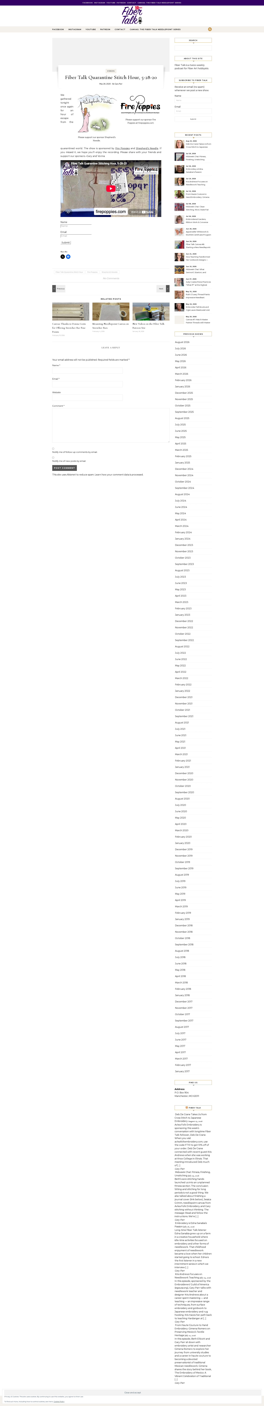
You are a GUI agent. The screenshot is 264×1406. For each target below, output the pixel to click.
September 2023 (184, 564)
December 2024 (184, 469)
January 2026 (182, 386)
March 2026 (181, 374)
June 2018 (180, 963)
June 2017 (180, 1039)
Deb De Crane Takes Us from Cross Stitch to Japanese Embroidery (198, 146)
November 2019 (184, 855)
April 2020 (180, 824)
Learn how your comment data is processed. (119, 474)
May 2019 (180, 894)
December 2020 (184, 773)
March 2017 (181, 1058)
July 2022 (180, 653)
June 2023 (181, 583)
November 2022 (184, 627)
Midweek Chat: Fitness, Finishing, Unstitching (196, 158)
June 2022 (181, 659)
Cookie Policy (59, 1401)
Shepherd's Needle (110, 272)
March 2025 (181, 450)
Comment (58, 406)
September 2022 (184, 640)
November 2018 (184, 932)
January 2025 (182, 462)
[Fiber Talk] (132, 16)
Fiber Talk (195, 1108)
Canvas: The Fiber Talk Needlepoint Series (159, 3)
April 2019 (180, 900)
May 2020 (180, 817)
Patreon (121, 3)
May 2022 (180, 665)
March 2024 (182, 526)
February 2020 (183, 836)
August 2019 (182, 875)
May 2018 (180, 970)
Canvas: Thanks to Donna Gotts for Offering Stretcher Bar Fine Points (69, 327)
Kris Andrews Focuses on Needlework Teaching (197, 183)
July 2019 (180, 881)
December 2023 (184, 545)
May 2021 (180, 741)
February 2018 (183, 989)
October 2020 (183, 786)
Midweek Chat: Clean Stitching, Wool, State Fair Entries (197, 208)
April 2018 (180, 976)
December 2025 (184, 393)
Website (56, 392)
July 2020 (180, 805)
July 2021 (180, 729)
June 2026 (181, 355)
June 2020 (181, 811)
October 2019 (182, 862)
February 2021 (183, 760)
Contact (131, 3)
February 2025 (183, 456)
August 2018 (182, 951)
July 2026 (180, 348)
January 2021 (182, 767)
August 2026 (182, 342)
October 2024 (183, 481)
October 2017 (182, 1014)
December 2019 (184, 849)
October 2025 (182, 405)
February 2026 (183, 380)
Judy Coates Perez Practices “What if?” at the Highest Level (198, 284)
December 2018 (184, 925)
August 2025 (182, 418)
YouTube (111, 3)
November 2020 (184, 779)
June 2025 (181, 431)
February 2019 (183, 913)
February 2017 (183, 1065)
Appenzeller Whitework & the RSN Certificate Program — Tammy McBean (198, 234)
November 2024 (184, 475)
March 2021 (181, 754)
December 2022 (184, 621)
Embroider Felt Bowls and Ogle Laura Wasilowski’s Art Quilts (198, 309)
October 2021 (182, 710)
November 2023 (184, 551)
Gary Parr (118, 84)
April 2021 (180, 748)
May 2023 (180, 589)
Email (56, 379)
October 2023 (183, 557)
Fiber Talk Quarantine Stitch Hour (69, 272)
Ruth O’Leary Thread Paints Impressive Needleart (198, 296)
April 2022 (180, 672)
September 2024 (184, 488)
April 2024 (181, 519)
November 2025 (184, 399)
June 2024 (181, 507)
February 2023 (183, 608)
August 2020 (182, 798)
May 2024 (180, 513)
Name (56, 365)
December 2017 (184, 1001)
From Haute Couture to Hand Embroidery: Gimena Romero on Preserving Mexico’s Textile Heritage (197, 196)
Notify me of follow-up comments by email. (74, 452)
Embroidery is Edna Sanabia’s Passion (194, 170)
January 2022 (182, 691)
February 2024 (183, 532)
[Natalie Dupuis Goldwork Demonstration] (163, 288)
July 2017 (180, 1033)
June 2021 (180, 735)
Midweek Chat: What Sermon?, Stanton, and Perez (196, 271)
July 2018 (180, 957)
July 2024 (180, 500)
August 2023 (182, 570)
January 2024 (182, 538)
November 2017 (184, 1008)
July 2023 (180, 576)
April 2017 (180, 1052)
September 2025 (184, 412)
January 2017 (182, 1071)
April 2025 (180, 443)
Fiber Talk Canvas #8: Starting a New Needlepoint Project (198, 246)
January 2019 (182, 919)
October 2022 (183, 634)
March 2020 (181, 830)
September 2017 (184, 1020)
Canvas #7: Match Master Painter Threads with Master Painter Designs (198, 321)
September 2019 (184, 868)
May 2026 (180, 361)
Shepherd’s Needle (147, 148)
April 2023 (180, 596)
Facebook (88, 3)
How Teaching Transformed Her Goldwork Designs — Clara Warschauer (198, 259)
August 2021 (182, 722)
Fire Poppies (122, 148)
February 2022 (183, 684)
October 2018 (182, 938)
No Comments (111, 278)
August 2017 (182, 1027)
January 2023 (182, 615)
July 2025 (180, 424)
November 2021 (184, 703)
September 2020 (184, 792)
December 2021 (184, 697)
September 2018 (184, 944)
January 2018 (182, 995)
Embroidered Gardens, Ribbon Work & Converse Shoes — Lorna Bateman (197, 221)
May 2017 (180, 1046)
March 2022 (181, 678)
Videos (111, 71)
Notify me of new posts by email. (69, 461)
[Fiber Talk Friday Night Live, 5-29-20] (58, 288)
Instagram (99, 3)
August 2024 (182, 494)
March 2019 (181, 906)
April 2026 (180, 367)
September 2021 (184, 716)
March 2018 (181, 982)
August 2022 (182, 646)
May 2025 (180, 437)
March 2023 (181, 602)
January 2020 (182, 843)
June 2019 (180, 887)
